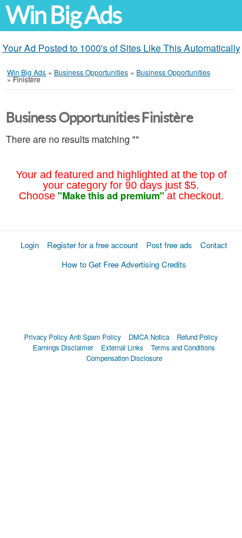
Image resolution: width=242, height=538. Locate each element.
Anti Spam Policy (95, 337)
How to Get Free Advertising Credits (124, 264)
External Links (122, 347)
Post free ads (169, 244)
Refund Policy (197, 337)
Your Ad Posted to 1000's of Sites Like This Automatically (121, 48)
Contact (213, 244)
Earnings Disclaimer (63, 347)
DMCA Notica (149, 337)
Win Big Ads (64, 15)
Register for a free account (92, 244)
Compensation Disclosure (124, 358)
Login (30, 244)
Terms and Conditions (183, 347)
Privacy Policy (46, 337)
